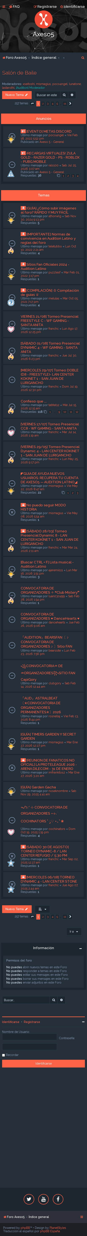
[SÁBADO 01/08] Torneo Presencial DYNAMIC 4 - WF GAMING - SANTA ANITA (50, 347)
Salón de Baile (19, 72)
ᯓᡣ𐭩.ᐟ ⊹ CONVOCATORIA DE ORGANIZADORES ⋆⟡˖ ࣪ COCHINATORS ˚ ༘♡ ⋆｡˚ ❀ (44, 814)
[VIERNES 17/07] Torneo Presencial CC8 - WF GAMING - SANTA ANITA (50, 426)
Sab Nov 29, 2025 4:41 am (48, 792)
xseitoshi (29, 84)
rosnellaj (54, 716)
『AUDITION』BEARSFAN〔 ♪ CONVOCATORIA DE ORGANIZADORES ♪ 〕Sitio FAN (46, 641)
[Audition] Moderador (30, 87)
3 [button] (48, 103)
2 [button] (43, 103)
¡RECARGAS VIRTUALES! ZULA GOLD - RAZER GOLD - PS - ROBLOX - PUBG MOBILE (50, 157)
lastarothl (8, 87)
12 (77, 411)
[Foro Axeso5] (43, 19)
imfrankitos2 (57, 772)
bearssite (55, 650)
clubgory (55, 683)
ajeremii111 (56, 570)
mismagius (43, 84)
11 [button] (65, 103)
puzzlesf (54, 272)
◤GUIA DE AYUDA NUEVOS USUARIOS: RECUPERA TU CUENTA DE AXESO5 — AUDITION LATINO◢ (49, 478)
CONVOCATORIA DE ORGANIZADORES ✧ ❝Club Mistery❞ (50, 590)
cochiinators (57, 829)
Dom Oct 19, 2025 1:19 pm (48, 830)
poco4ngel (60, 84)
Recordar (12, 1055)
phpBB (25, 1227)
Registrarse (32, 1022)
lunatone (75, 84)
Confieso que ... (34, 401)
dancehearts (57, 622)
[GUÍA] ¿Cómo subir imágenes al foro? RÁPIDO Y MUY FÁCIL (48, 210)
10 (64, 411)
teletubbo (55, 246)
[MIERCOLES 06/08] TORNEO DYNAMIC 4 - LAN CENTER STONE (49, 879)
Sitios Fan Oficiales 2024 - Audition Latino (45, 266)
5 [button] (57, 103)
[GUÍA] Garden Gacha (38, 787)
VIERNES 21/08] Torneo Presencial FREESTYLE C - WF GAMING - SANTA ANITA (49, 320)
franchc (54, 328)
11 (71, 411)
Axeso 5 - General (51, 142)
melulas (54, 298)
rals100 (53, 165)
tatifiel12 (54, 405)
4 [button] (52, 103)
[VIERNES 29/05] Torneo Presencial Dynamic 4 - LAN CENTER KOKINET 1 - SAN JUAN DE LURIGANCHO (50, 451)
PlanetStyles (58, 1227)
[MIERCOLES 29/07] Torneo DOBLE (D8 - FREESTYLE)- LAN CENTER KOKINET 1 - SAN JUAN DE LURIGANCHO (50, 376)
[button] (32, 104)
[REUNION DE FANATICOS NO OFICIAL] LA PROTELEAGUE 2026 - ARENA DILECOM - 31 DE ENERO (49, 764)
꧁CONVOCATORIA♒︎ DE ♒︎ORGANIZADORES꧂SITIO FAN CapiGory (48, 673)
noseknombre (58, 791)
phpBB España (50, 1231)
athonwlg (55, 216)
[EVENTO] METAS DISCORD (49, 131)
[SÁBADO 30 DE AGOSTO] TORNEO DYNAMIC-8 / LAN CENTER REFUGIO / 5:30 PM (45, 851)
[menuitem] (14, 6)
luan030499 (57, 596)
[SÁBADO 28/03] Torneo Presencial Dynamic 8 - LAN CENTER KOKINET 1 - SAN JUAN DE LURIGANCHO (50, 537)
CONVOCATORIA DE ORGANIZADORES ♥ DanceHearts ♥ (50, 616)
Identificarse (10, 1022)
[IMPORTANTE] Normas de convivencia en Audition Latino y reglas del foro (48, 238)
